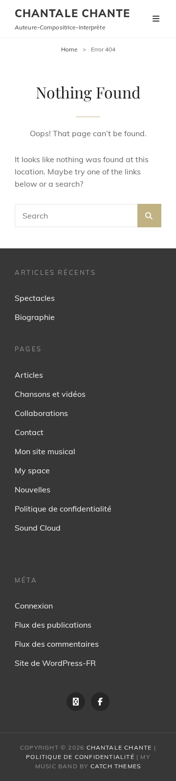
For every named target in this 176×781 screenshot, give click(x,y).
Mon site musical (45, 451)
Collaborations (41, 413)
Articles (29, 375)
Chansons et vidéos (50, 394)
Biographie (35, 317)
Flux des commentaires (57, 644)
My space (32, 470)
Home (69, 49)
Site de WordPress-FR (55, 663)
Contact (29, 432)
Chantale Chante (73, 13)
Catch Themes (115, 766)
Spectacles (35, 298)
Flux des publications (53, 625)
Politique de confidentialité (63, 508)
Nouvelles (32, 489)
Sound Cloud (38, 528)
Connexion (34, 605)
